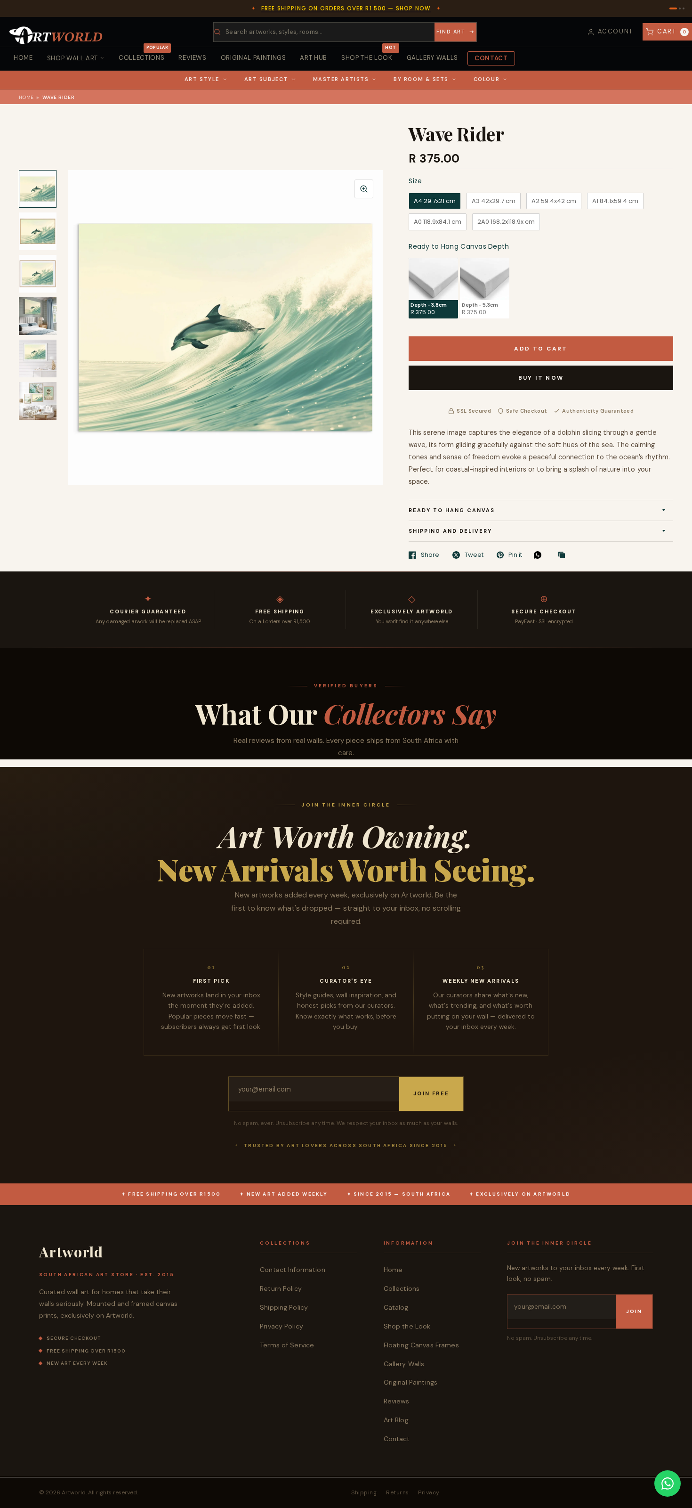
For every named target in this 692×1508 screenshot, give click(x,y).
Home (23, 58)
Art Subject (266, 79)
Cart (672, 31)
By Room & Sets (421, 79)
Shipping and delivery (450, 531)
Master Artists (341, 79)
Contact (491, 58)
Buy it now (541, 378)
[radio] (435, 201)
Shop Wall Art (72, 58)
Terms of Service (287, 1345)
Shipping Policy (284, 1307)
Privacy (428, 1492)
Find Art (450, 31)
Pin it (515, 555)
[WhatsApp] (540, 555)
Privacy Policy (281, 1326)
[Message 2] (680, 8)
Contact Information (292, 1269)
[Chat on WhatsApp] (667, 1483)
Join (634, 1311)
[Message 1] (673, 8)
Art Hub (313, 58)
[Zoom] (363, 188)
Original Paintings (253, 58)
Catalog (396, 1307)
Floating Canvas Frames (421, 1345)
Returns (397, 1492)
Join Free (431, 1093)
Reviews (192, 58)
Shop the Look (368, 54)
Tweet (474, 555)
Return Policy (281, 1288)
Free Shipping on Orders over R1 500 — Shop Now (346, 8)
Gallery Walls (432, 58)
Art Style (202, 79)
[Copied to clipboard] (564, 555)
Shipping (364, 1492)
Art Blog (396, 1420)
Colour (486, 79)
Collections (143, 54)
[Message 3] (683, 8)
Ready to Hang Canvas (452, 510)
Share (430, 555)
